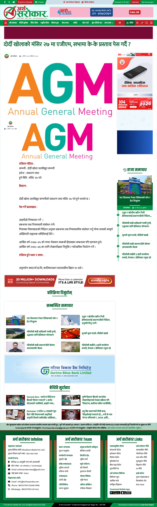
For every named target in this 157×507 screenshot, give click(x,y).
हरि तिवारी (84, 467)
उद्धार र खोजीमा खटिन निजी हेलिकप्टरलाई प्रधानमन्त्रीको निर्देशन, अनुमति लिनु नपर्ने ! (96, 320)
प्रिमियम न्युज (114, 477)
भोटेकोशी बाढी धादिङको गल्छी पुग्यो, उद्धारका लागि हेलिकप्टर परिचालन (41, 333)
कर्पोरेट (75, 22)
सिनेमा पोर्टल (114, 457)
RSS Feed (140, 484)
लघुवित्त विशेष (45, 22)
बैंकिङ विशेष (34, 22)
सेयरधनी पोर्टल (115, 450)
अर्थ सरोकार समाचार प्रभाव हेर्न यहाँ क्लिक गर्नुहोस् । (125, 428)
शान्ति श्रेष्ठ (62, 480)
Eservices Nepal (147, 504)
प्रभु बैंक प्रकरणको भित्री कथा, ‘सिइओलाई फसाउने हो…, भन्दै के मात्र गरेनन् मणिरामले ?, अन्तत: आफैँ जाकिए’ (97, 415)
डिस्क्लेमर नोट (141, 481)
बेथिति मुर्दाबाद (23, 22)
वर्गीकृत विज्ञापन (116, 484)
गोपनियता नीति (141, 453)
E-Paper (41, 2)
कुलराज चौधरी (85, 471)
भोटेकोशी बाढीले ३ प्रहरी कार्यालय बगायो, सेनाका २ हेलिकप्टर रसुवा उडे (96, 347)
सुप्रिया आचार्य (64, 467)
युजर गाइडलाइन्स (142, 477)
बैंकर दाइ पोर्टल (115, 465)
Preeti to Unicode (25, 2)
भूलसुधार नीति (141, 461)
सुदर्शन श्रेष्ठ (63, 459)
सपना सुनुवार (64, 488)
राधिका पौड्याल (86, 488)
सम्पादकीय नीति (142, 450)
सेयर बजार (65, 22)
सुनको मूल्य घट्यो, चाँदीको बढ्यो (95, 333)
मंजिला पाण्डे (63, 471)
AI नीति (139, 468)
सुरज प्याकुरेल (64, 451)
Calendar (135, 2)
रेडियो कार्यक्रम (89, 2)
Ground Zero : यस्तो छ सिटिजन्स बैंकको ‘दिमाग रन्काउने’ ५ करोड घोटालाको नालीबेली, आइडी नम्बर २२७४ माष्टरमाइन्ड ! (41, 400)
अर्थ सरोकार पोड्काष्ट (73, 2)
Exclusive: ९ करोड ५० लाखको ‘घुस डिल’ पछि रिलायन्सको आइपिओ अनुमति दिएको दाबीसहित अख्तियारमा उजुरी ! (42, 415)
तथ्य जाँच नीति (141, 457)
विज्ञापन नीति (141, 465)
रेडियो (131, 22)
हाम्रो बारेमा (140, 473)
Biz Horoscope (147, 2)
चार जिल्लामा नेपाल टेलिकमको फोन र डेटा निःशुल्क (42, 320)
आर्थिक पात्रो (114, 481)
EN (120, 22)
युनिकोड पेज (114, 461)
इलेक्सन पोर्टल (115, 453)
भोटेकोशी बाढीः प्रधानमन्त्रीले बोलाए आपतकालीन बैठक (41, 347)
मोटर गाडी (85, 22)
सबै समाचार (13, 22)
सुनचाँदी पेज (114, 468)
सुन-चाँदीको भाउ (97, 22)
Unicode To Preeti (122, 2)
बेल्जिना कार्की (85, 451)
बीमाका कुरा (55, 22)
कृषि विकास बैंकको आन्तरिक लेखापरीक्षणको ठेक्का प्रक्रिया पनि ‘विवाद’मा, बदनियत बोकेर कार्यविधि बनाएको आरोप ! (96, 400)
